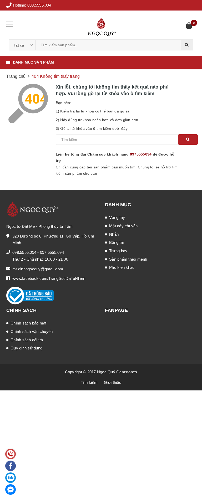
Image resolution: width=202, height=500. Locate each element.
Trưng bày (118, 251)
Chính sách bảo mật (29, 323)
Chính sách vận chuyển (32, 331)
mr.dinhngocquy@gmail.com (37, 269)
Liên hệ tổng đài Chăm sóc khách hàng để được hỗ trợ (115, 157)
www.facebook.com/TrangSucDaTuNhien (48, 278)
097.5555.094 (52, 252)
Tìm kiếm (89, 382)
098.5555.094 (39, 5)
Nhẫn (114, 234)
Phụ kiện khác (121, 267)
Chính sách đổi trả (27, 340)
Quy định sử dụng (26, 348)
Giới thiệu (112, 382)
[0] (189, 26)
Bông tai (116, 242)
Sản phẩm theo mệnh (128, 259)
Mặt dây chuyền (123, 226)
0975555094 (141, 154)
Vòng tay (117, 217)
